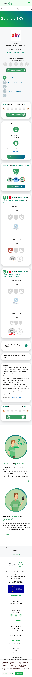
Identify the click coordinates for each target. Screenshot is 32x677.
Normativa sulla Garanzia (16, 633)
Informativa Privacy (16, 646)
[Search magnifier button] (31, 9)
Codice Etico (16, 652)
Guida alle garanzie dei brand (16, 630)
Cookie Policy (16, 648)
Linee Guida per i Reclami (16, 657)
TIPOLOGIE (7, 481)
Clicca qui (16, 151)
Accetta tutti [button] (19, 673)
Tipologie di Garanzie (16, 624)
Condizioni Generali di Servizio (16, 643)
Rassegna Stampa (16, 605)
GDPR (16, 650)
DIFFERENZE (17, 481)
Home (16, 599)
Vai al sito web (12, 78)
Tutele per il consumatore (16, 635)
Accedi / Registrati (16, 610)
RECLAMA (7, 534)
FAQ (26, 481)
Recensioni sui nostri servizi (16, 603)
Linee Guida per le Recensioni (16, 655)
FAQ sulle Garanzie (16, 628)
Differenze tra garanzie (16, 626)
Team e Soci (16, 601)
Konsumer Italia (16, 397)
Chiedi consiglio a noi (16, 157)
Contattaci (16, 608)
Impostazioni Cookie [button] (8, 673)
